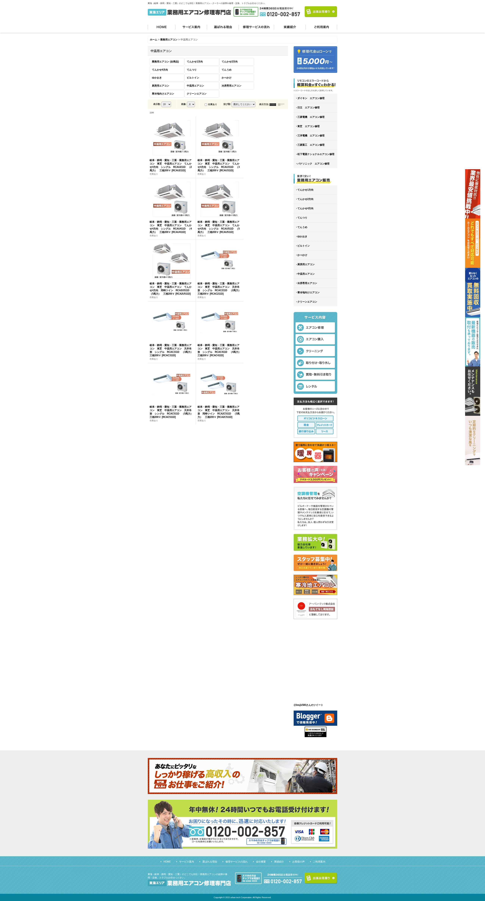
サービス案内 (191, 26)
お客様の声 (298, 861)
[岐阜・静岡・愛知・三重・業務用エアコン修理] (315, 85)
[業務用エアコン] (315, 178)
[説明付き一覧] (282, 104)
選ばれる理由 (223, 26)
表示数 (157, 104)
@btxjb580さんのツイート (308, 705)
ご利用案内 (321, 26)
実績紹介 (290, 26)
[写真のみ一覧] (274, 104)
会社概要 (261, 861)
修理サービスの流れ (256, 26)
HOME (161, 26)
